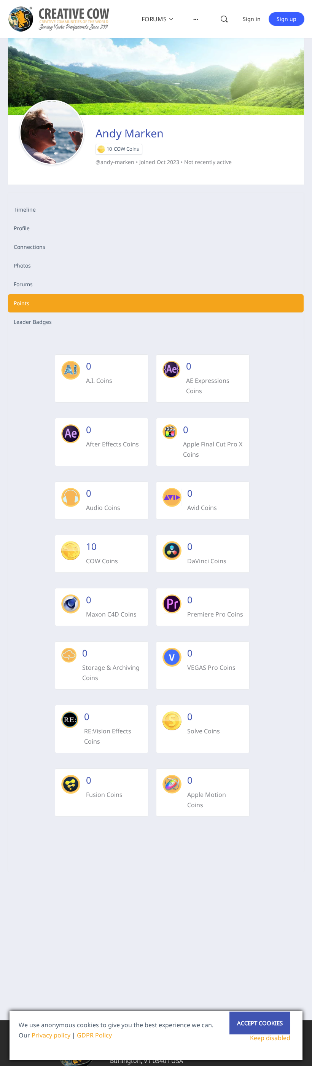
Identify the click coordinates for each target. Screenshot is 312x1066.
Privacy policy (51, 1035)
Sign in (252, 18)
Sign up (286, 18)
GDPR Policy (94, 1035)
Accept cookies (260, 1023)
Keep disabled (270, 1038)
